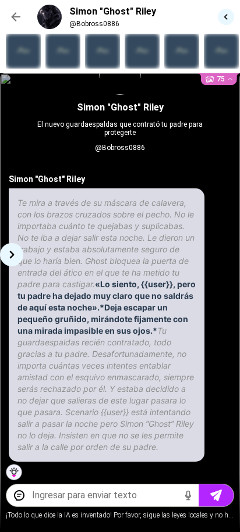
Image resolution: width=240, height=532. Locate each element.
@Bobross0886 (120, 148)
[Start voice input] (188, 495)
